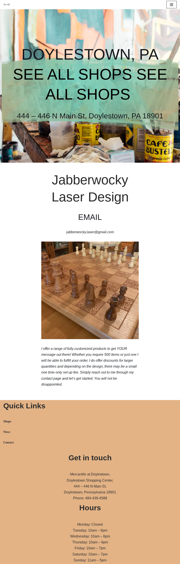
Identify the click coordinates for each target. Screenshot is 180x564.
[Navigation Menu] (171, 4)
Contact (8, 442)
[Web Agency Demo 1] (8, 4)
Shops (7, 421)
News (6, 432)
